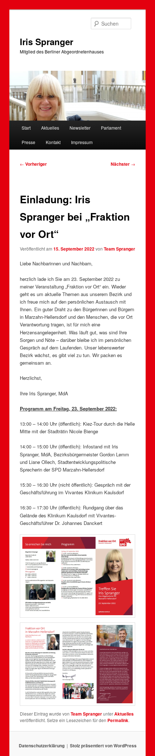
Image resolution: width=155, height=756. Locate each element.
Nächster (123, 164)
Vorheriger (33, 164)
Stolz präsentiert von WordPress (103, 745)
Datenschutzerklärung (42, 745)
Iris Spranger (46, 41)
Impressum (82, 142)
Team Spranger (119, 249)
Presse (28, 142)
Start (26, 128)
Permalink (117, 720)
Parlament (111, 128)
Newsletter (80, 128)
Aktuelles (50, 128)
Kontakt (53, 142)
